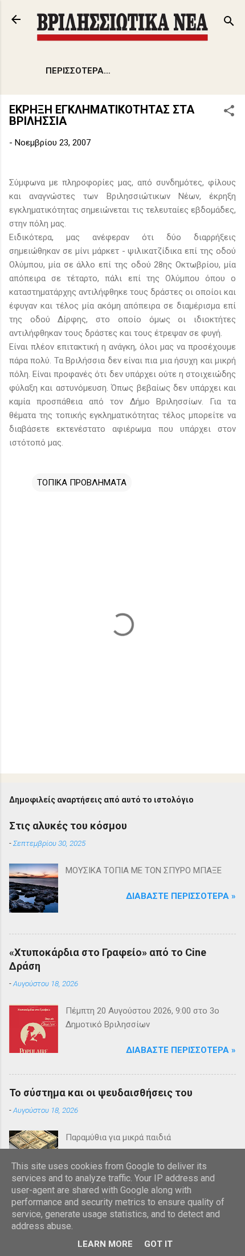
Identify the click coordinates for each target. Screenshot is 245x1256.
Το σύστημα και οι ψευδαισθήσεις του (101, 1093)
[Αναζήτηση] (229, 23)
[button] (229, 112)
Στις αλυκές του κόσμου (68, 826)
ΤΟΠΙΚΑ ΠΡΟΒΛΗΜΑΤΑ (81, 482)
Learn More (105, 1244)
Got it (158, 1244)
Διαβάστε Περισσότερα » (181, 896)
